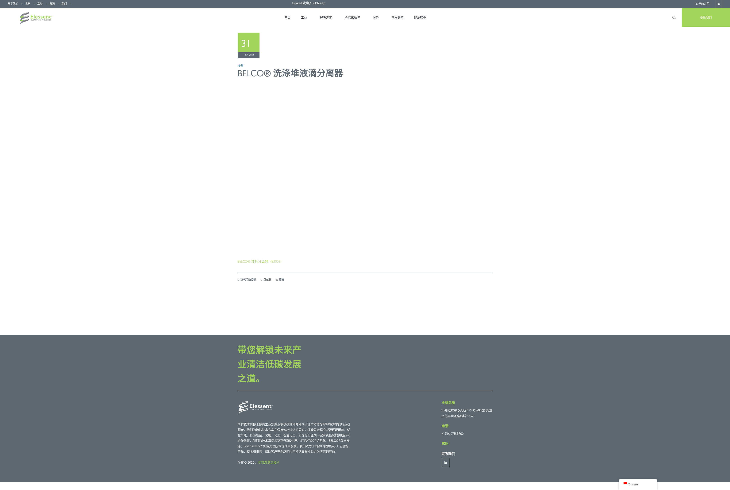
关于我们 (13, 3)
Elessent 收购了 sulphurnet (308, 3)
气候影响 (397, 17)
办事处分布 (702, 3)
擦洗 (281, 280)
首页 (287, 17)
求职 (27, 3)
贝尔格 (267, 280)
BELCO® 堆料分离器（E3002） (261, 262)
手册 (241, 65)
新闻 (64, 3)
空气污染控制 (248, 280)
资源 (52, 3)
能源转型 (420, 17)
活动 (40, 3)
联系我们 (706, 17)
